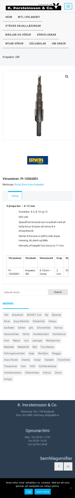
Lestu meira (42, 491)
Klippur (16, 340)
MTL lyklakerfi (29, 17)
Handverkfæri (11, 334)
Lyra (26, 340)
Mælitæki (9, 347)
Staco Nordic (11, 359)
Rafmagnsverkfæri (14, 353)
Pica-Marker (47, 347)
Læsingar (37, 340)
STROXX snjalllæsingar (23, 25)
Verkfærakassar (48, 366)
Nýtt (35, 347)
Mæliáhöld (23, 347)
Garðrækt (9, 327)
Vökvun (47, 372)
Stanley (26, 359)
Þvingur (8, 379)
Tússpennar (10, 366)
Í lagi (28, 491)
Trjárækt (49, 359)
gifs (31, 327)
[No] (70, 488)
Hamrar (58, 327)
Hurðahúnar (59, 334)
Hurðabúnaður (41, 334)
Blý (46, 314)
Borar (18, 184)
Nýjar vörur (14, 43)
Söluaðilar (37, 43)
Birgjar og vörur (18, 34)
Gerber (21, 327)
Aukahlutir (17, 314)
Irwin (30, 184)
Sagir (31, 353)
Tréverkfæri (63, 359)
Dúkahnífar (39, 321)
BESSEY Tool (34, 314)
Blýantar (56, 314)
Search (58, 292)
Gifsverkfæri (44, 327)
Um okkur (59, 43)
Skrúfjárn (43, 353)
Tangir (37, 359)
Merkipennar (53, 340)
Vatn (23, 366)
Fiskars (52, 321)
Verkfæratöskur (12, 372)
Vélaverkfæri (32, 372)
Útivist (58, 372)
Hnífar (26, 334)
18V (6, 314)
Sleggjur (56, 353)
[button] (67, 76)
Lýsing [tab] (15, 195)
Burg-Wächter (21, 321)
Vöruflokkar (46, 34)
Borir (24, 184)
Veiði (32, 366)
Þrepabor (39, 184)
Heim (8, 17)
